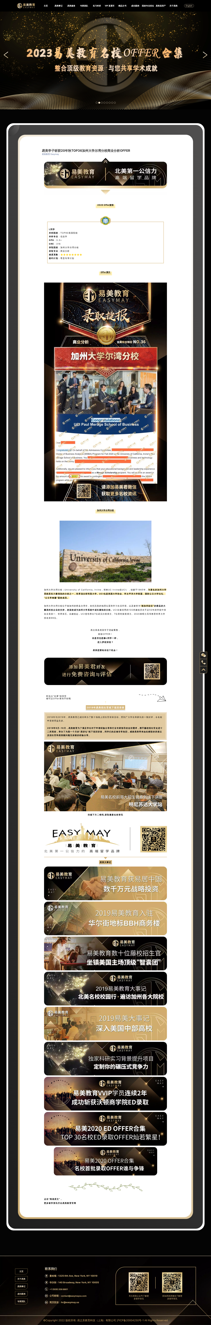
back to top (203, 670)
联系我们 (48, 71)
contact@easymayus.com (74, 1296)
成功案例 (135, 5)
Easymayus (26, 5)
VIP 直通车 (110, 5)
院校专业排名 (148, 5)
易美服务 (71, 5)
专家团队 (84, 5)
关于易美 (174, 5)
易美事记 (59, 5)
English (189, 5)
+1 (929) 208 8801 (59, 1289)
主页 (46, 5)
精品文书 (122, 5)
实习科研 (97, 5)
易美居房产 (161, 5)
